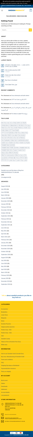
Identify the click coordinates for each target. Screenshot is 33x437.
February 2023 (5, 207)
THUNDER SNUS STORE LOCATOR (10, 147)
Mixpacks (3, 318)
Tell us (4, 295)
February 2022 (5, 219)
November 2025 (5, 201)
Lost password (5, 395)
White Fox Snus (19, 155)
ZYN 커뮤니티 (5, 160)
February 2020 (5, 275)
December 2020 (5, 245)
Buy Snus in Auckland (11, 80)
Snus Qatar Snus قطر (11, 84)
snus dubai (14, 135)
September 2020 (5, 254)
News (2, 321)
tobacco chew (5, 152)
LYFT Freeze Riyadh (13, 130)
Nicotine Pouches (6, 324)
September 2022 (5, 216)
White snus (4, 344)
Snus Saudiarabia (5, 140)
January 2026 (5, 198)
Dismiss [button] (30, 3)
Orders (3, 383)
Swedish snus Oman (13, 142)
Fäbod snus (4, 127)
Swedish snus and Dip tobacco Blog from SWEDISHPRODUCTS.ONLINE (12, 171)
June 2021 (4, 228)
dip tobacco (21, 125)
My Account (4, 380)
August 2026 (4, 186)
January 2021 (5, 242)
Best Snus (4, 122)
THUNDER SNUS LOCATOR (8, 145)
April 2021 (4, 233)
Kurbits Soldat (5, 130)
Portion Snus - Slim (6, 332)
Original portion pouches (8, 327)
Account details (5, 392)
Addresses (4, 389)
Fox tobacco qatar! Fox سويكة (19, 113)
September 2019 (5, 284)
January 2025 (5, 204)
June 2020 (4, 263)
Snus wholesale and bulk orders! (20, 95)
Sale (2, 335)
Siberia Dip (4, 135)
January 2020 (5, 278)
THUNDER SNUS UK (24, 147)
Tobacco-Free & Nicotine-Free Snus (11, 341)
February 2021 (5, 239)
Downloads (4, 386)
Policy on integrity (6, 371)
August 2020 (4, 257)
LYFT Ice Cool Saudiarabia (8, 132)
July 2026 (3, 189)
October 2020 (5, 251)
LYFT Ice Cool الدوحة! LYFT (18, 99)
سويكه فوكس (12, 160)
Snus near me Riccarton (7, 137)
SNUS (9, 135)
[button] (2, 10)
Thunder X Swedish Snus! (19, 150)
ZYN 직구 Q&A (23, 157)
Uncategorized (5, 177)
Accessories (4, 309)
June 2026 (4, 192)
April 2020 (4, 269)
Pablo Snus (17, 132)
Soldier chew (14, 140)
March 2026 (4, 195)
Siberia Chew (24, 132)
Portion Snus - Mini (6, 329)
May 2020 (4, 266)
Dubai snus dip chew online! (13, 75)
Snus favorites (21, 135)
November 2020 (5, 248)
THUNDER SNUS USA (7, 150)
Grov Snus (10, 127)
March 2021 (4, 236)
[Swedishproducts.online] (16, 10)
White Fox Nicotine (13, 152)
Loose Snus (4, 315)
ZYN (25, 155)
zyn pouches (4, 157)
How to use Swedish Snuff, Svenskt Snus (12, 353)
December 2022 (5, 210)
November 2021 (5, 222)
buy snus (10, 122)
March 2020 (4, 272)
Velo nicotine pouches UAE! (12, 70)
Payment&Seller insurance (8, 368)
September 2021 (5, 225)
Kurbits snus (27, 127)
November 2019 (5, 281)
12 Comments (9, 76)
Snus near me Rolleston (19, 137)
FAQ (2, 362)
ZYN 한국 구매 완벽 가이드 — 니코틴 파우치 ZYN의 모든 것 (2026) (17, 65)
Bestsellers (4, 312)
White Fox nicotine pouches (8, 155)
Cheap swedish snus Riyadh (19, 122)
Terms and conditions (7, 359)
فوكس (18, 160)
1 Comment (9, 71)
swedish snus (5, 142)
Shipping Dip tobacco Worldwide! (10, 365)
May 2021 (4, 230)
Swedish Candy (5, 338)
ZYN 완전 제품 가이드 (14, 157)
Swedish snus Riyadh (24, 142)
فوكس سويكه (24, 160)
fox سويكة (28, 125)
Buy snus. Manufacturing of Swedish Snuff (12, 356)
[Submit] (30, 29)
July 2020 (3, 260)
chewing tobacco (5, 125)
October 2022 (5, 213)
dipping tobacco (14, 125)
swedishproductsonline (23, 140)
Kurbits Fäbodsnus (19, 127)
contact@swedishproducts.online (11, 5)
